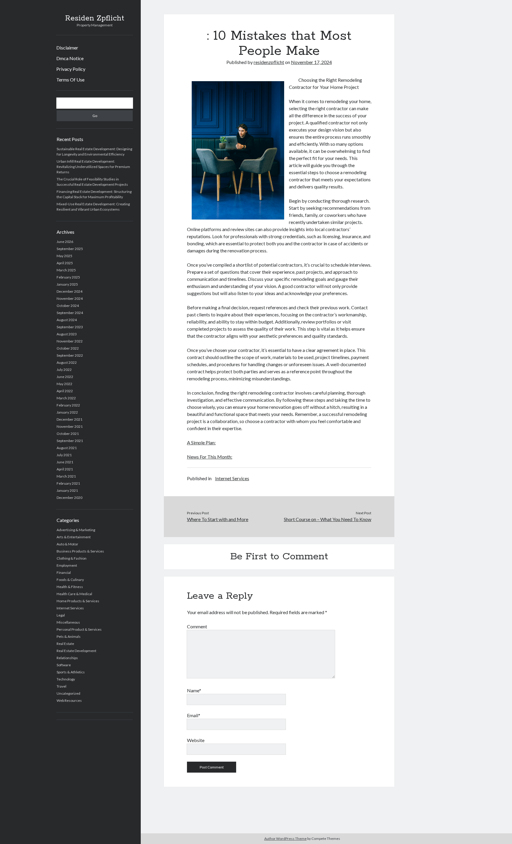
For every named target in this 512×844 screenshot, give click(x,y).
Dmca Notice (70, 58)
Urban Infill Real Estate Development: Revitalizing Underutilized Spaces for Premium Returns (93, 166)
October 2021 (68, 433)
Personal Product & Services (79, 629)
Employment (67, 565)
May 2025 (64, 256)
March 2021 (66, 476)
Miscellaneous (68, 622)
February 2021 (68, 483)
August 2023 (67, 334)
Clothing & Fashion (72, 558)
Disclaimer (67, 47)
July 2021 (64, 455)
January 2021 (67, 490)
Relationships (67, 658)
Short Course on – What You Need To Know (327, 519)
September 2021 (70, 440)
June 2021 (65, 462)
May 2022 (64, 384)
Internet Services (70, 608)
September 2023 (70, 327)
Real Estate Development (76, 650)
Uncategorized (68, 693)
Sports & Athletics (71, 672)
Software (64, 665)
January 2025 (67, 284)
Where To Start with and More (217, 519)
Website (195, 740)
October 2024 (68, 305)
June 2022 (65, 376)
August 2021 (67, 448)
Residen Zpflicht (94, 18)
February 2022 (68, 405)
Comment (197, 626)
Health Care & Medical (74, 594)
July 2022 (64, 369)
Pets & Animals (69, 636)
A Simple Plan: (201, 442)
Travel (61, 686)
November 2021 (70, 426)
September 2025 (70, 248)
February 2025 (68, 277)
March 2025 (66, 270)
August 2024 (67, 320)
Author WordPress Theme (285, 838)
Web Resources (69, 700)
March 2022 (66, 398)
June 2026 (65, 241)
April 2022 (65, 391)
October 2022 (68, 348)
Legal (61, 615)
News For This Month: (209, 456)
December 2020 (69, 497)
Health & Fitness (70, 586)
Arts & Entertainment (74, 537)
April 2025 (65, 263)
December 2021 (69, 419)
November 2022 (70, 341)
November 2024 (70, 298)
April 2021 (65, 469)
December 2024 (69, 291)
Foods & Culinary (70, 579)
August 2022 (67, 362)
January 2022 (67, 412)
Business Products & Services (80, 551)
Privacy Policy (70, 69)
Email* (193, 715)
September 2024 (70, 312)
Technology (66, 679)
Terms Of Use (70, 79)
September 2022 (70, 355)
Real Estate (65, 643)
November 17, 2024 (311, 62)
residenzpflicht (269, 62)
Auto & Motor (67, 544)
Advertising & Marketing (76, 530)
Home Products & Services (78, 601)
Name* (194, 690)
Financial (64, 572)
